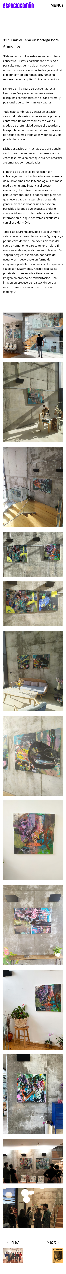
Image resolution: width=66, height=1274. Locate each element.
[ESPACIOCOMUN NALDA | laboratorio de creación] (18, 5)
